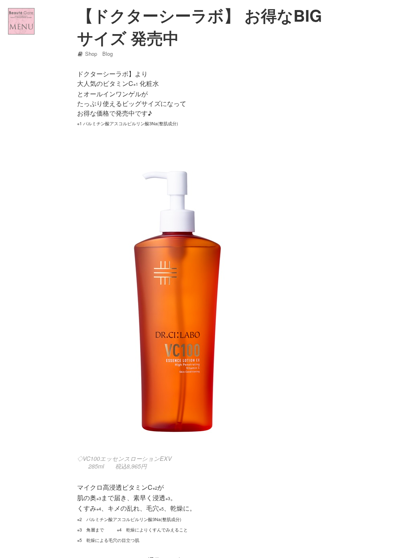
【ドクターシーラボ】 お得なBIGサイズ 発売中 (199, 26)
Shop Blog (98, 53)
